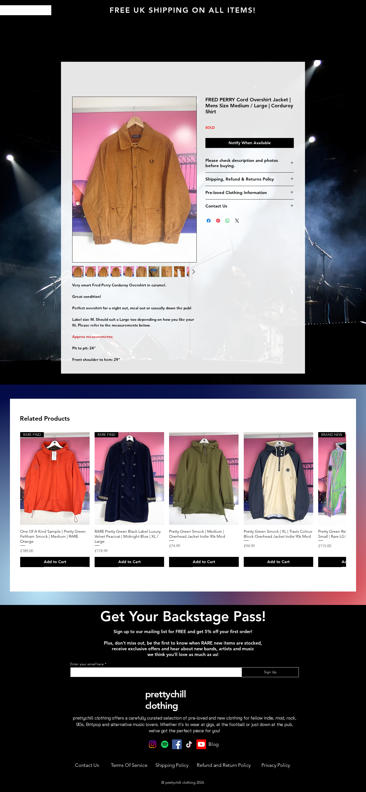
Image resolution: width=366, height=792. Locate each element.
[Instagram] (152, 744)
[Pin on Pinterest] (218, 221)
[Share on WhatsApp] (228, 221)
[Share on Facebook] (209, 221)
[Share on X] (237, 221)
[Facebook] (177, 744)
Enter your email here (87, 664)
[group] (183, 499)
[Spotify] (165, 744)
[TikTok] (189, 744)
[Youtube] (201, 744)
